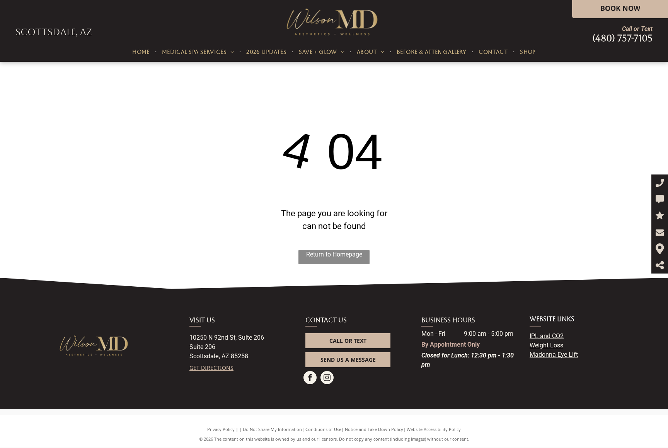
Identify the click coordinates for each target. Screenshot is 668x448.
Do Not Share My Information (272, 429)
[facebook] (310, 378)
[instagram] (327, 378)
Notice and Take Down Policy (374, 429)
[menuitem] (142, 52)
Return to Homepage (334, 254)
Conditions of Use (323, 429)
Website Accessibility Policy (434, 429)
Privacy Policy (221, 429)
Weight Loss (546, 345)
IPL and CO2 (547, 336)
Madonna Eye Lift (554, 354)
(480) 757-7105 (622, 38)
